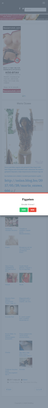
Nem (32, 210)
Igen (24, 210)
